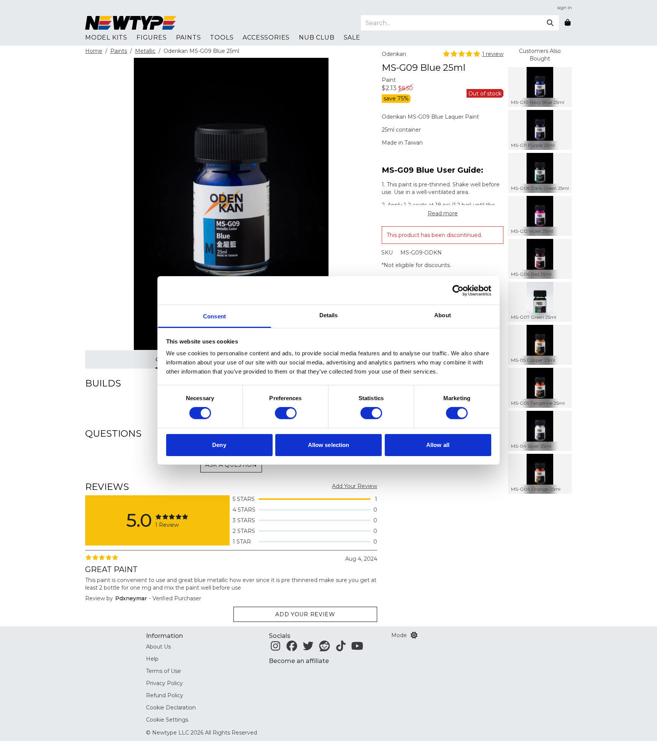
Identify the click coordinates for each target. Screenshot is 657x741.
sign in (564, 7)
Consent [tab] (214, 316)
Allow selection (328, 445)
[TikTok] (341, 648)
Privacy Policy (164, 683)
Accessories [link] (266, 37)
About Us (158, 646)
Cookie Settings (167, 719)
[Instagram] (275, 648)
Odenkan (394, 54)
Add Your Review (354, 486)
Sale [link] (352, 37)
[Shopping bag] (567, 22)
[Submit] (550, 22)
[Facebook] (291, 648)
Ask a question (231, 464)
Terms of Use (163, 671)
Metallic (145, 51)
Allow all (437, 445)
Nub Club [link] (316, 37)
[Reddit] (324, 648)
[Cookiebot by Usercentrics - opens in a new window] (458, 290)
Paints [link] (188, 37)
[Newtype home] (130, 22)
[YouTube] (357, 648)
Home (93, 51)
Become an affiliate (299, 661)
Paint (389, 79)
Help (152, 658)
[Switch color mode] (414, 635)
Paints (118, 51)
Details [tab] (328, 315)
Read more (443, 213)
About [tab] (442, 315)
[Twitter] (308, 648)
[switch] (286, 413)
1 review (492, 54)
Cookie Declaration (171, 707)
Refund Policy (164, 695)
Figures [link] (151, 37)
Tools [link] (221, 37)
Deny (219, 445)
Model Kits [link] (106, 37)
